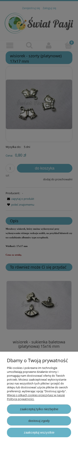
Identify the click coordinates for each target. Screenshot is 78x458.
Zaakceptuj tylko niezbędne (39, 409)
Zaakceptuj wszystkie (39, 432)
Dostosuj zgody (39, 421)
